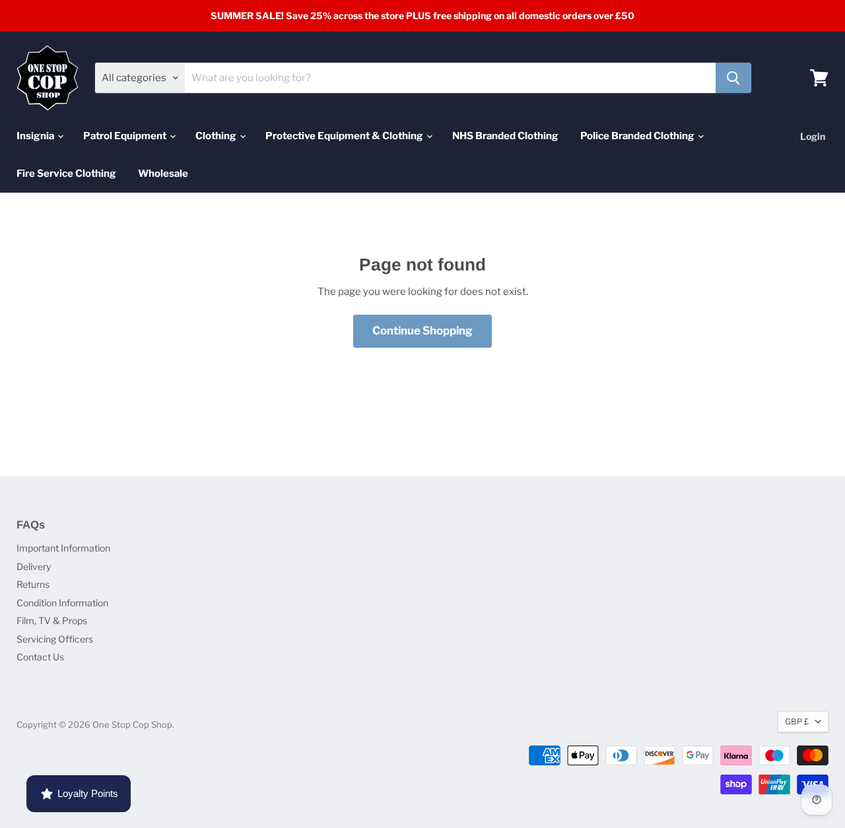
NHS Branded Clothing (505, 136)
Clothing (216, 136)
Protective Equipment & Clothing (345, 136)
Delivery (34, 566)
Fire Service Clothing (66, 173)
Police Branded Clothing (638, 136)
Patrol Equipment (125, 136)
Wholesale (163, 173)
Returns (33, 584)
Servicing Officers (55, 639)
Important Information (63, 548)
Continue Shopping (422, 330)
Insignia (36, 136)
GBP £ (797, 721)
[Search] (733, 78)
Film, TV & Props (52, 620)
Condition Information (62, 602)
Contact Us (40, 656)
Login (812, 136)
